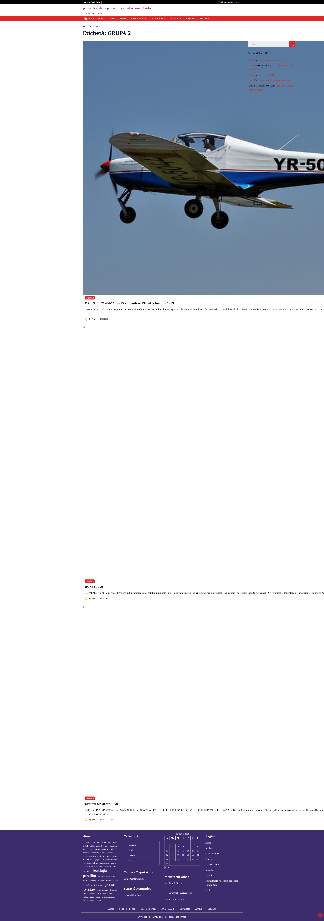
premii (85, 894)
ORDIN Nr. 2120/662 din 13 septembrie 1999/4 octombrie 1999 (129, 303)
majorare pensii (105, 876)
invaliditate (87, 871)
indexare (96, 863)
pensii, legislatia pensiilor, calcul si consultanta (117, 8)
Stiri (112, 18)
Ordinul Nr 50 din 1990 (101, 804)
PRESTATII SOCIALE (95, 894)
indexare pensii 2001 (95, 866)
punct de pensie (107, 894)
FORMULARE (158, 18)
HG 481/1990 (94, 587)
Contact (204, 18)
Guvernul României (175, 899)
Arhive (190, 18)
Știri (129, 860)
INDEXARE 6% (104, 863)
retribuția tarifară (89, 900)
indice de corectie (110, 866)
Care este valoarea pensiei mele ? (275, 60)
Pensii (123, 18)
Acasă (101, 18)
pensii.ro (89, 889)
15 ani (93, 843)
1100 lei (103, 843)
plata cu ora (113, 890)
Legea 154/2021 (266, 74)
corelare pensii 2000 (90, 856)
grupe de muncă (111, 860)
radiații (86, 897)
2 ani (87, 843)
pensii (110, 884)
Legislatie (175, 18)
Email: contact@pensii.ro (229, 2)
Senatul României (133, 894)
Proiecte (131, 855)
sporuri (98, 900)
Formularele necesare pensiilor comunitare (221, 882)
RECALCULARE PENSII (108, 897)
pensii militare (102, 890)
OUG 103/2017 (94, 880)
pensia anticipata (106, 880)
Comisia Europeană (101, 849)
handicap (87, 863)
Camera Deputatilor (134, 878)
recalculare (95, 897)
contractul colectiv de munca (102, 853)
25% (97, 843)
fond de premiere (103, 856)
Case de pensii (139, 18)
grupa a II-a (99, 860)
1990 (109, 842)
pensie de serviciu (97, 885)
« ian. (168, 867)
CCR (90, 849)
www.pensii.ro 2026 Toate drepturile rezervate (162, 916)
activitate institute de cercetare (98, 846)
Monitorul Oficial (173, 883)
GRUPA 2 (89, 859)
